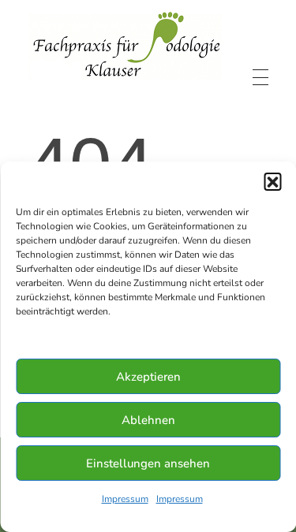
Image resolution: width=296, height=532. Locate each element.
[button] (272, 181)
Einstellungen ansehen (148, 463)
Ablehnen (148, 420)
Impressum (125, 499)
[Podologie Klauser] (125, 46)
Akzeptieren (148, 377)
